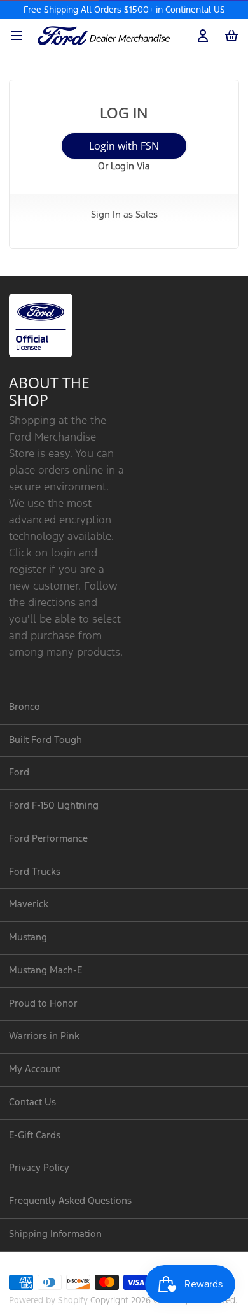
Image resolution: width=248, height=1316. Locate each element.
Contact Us (32, 1102)
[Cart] (229, 36)
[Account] (200, 36)
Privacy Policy (39, 1168)
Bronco (24, 707)
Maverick (28, 904)
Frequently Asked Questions (70, 1201)
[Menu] (21, 36)
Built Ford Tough (45, 740)
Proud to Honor (43, 1004)
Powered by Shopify (48, 1301)
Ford (19, 772)
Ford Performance (48, 839)
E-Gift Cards (34, 1135)
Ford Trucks (34, 872)
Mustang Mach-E (45, 970)
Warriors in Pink (44, 1036)
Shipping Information (55, 1234)
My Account (34, 1069)
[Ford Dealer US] (104, 35)
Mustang (28, 937)
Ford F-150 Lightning (54, 806)
